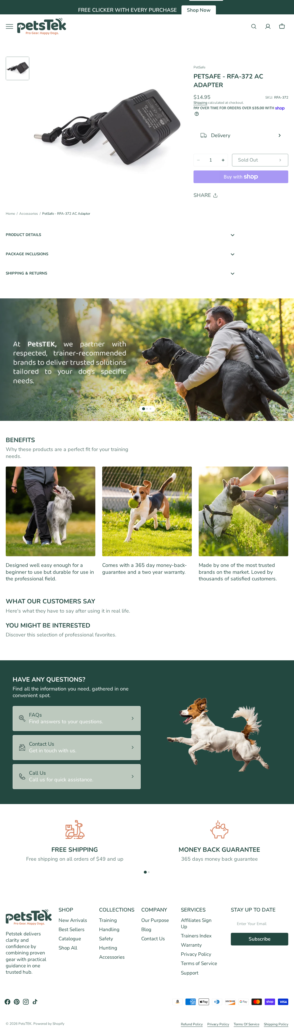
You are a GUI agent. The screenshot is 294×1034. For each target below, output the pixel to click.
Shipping (200, 102)
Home (10, 214)
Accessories (28, 214)
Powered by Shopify (48, 1024)
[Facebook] (213, 210)
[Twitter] (203, 210)
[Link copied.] (235, 210)
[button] (253, 26)
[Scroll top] (287, 1027)
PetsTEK (25, 1024)
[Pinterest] (224, 210)
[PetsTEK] (41, 26)
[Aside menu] (11, 26)
